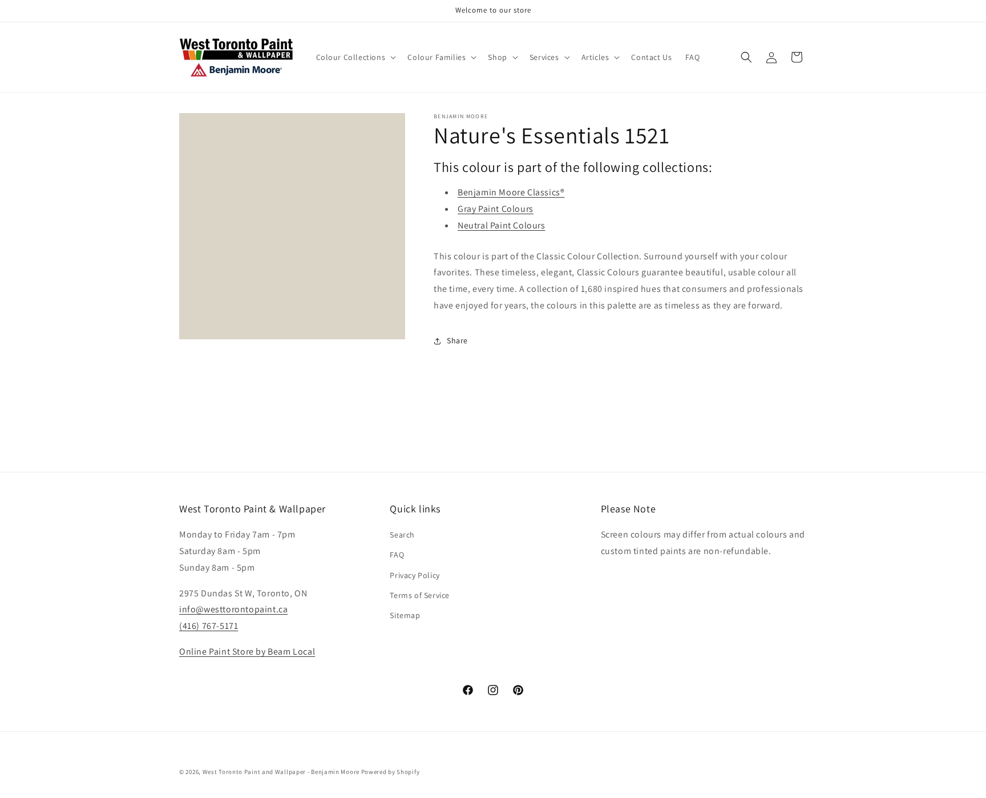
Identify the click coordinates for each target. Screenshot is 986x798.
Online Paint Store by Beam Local (247, 651)
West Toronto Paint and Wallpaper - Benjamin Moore (281, 772)
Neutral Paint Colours (501, 225)
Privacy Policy (414, 575)
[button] (355, 57)
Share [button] (457, 340)
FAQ (397, 555)
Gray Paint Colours (496, 209)
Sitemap (405, 615)
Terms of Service (420, 595)
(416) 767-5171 (208, 626)
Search (402, 535)
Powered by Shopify (390, 772)
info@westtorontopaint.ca (233, 609)
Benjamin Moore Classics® (511, 192)
